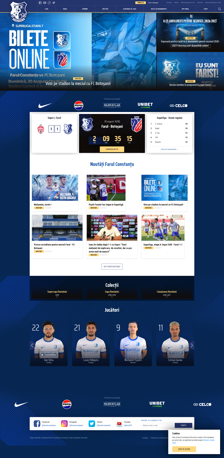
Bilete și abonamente (159, 8)
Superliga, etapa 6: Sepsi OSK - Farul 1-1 (163, 244)
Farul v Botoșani (153, 3)
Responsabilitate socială (213, 3)
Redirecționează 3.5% (188, 3)
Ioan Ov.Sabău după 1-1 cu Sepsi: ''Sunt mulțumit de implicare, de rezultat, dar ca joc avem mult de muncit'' (110, 248)
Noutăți (105, 8)
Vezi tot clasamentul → (169, 149)
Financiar (200, 3)
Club (46, 8)
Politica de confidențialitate (161, 438)
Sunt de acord (184, 449)
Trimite (183, 425)
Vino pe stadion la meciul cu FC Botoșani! (163, 204)
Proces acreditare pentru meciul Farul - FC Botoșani (54, 246)
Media (176, 3)
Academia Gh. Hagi (129, 8)
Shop (206, 8)
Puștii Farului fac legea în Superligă (106, 204)
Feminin (85, 8)
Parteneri (169, 3)
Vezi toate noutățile (112, 267)
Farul (65, 8)
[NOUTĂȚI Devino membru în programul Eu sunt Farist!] (190, 71)
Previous (32, 345)
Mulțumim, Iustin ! (42, 204)
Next (191, 345)
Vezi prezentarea (50, 355)
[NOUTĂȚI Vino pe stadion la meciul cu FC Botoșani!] (78, 51)
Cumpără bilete (112, 149)
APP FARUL (185, 8)
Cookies (145, 438)
